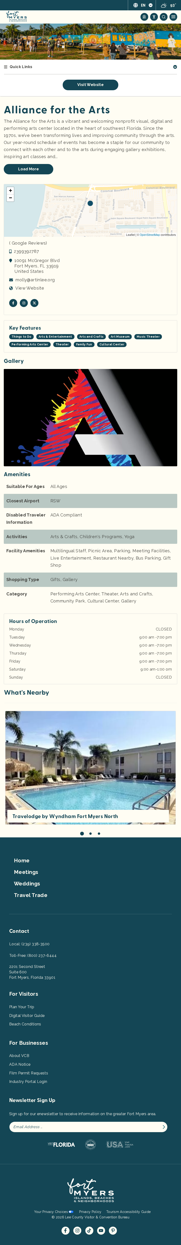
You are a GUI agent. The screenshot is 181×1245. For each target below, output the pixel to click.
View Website (29, 288)
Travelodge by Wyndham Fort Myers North (65, 816)
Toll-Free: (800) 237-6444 (33, 955)
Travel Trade (30, 895)
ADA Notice (20, 1064)
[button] (90, 203)
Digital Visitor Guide (27, 1015)
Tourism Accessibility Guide (128, 1212)
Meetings (26, 872)
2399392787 (26, 251)
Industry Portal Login (28, 1081)
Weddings (27, 884)
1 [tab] (82, 833)
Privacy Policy (90, 1212)
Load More (28, 169)
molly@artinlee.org (35, 279)
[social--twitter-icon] (34, 303)
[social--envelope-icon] (13, 303)
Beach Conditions (25, 1024)
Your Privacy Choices (51, 1212)
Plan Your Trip (21, 1007)
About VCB (19, 1055)
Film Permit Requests (28, 1073)
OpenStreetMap (150, 235)
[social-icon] (144, 17)
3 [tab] (99, 833)
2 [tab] (90, 833)
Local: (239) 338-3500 (29, 944)
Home (22, 860)
